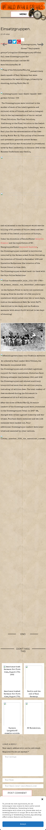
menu (23, 14)
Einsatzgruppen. (16, 29)
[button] (42, 799)
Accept (23, 824)
